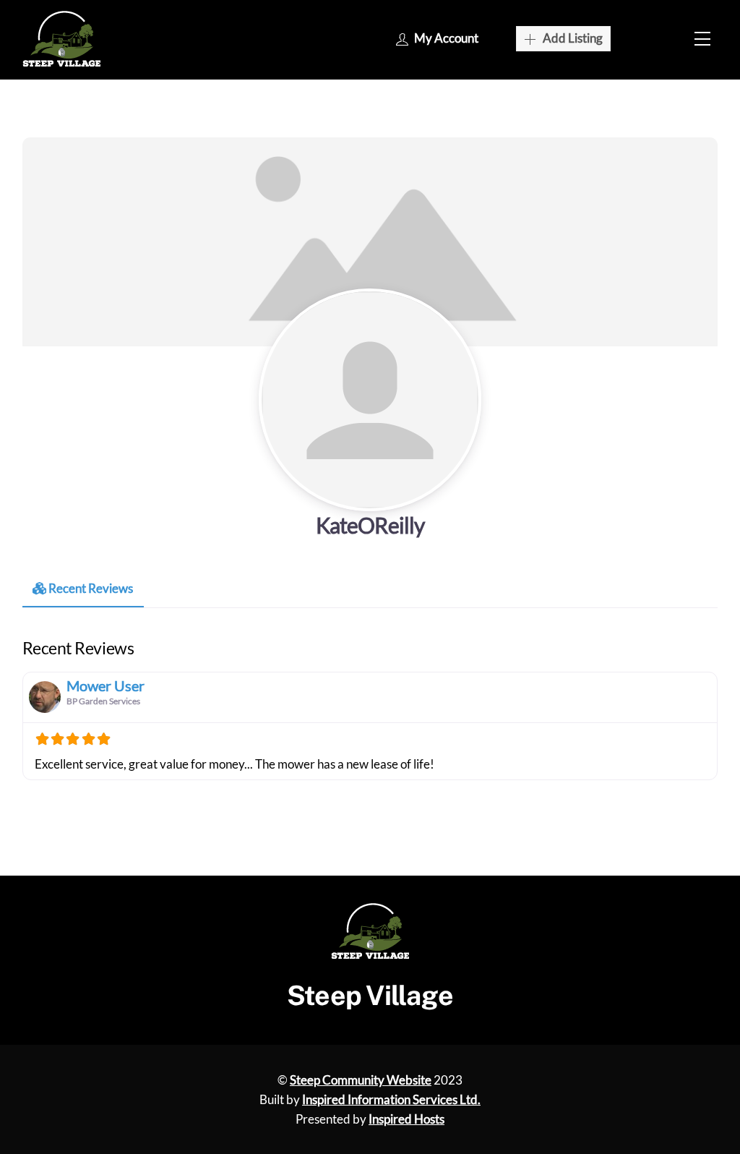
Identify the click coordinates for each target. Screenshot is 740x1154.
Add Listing (573, 38)
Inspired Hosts (406, 1119)
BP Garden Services (103, 701)
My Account (446, 38)
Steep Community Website (360, 1079)
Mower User (105, 685)
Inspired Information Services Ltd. (391, 1099)
